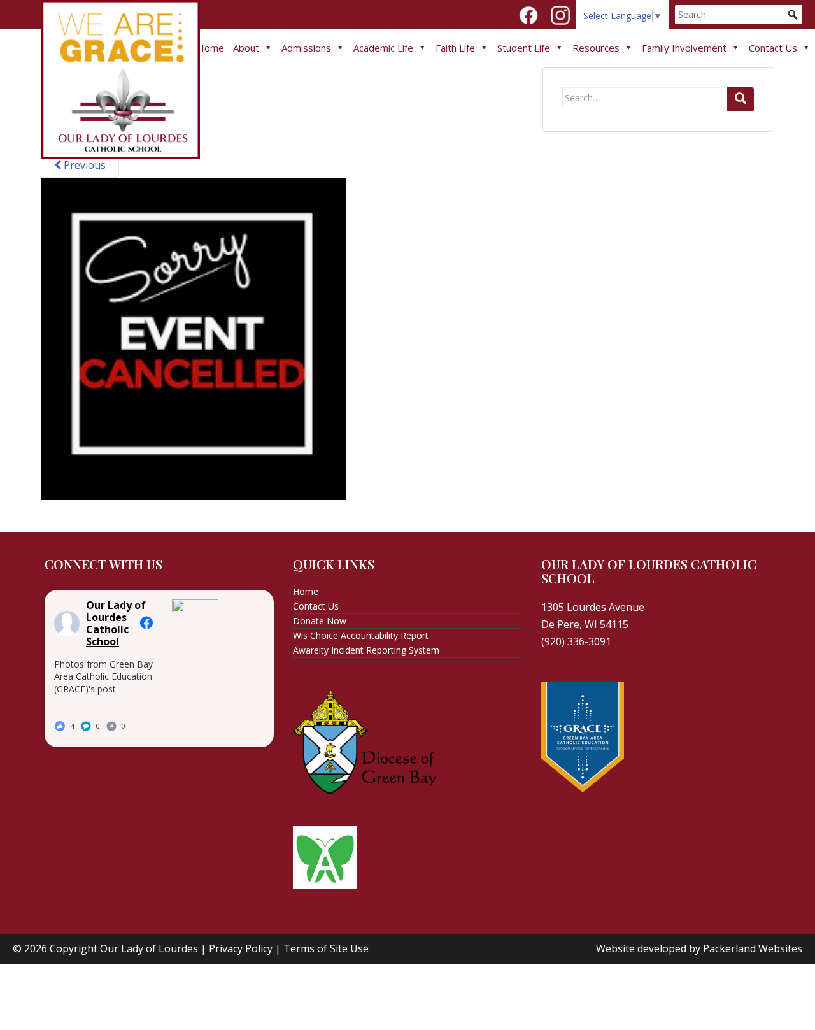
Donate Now (319, 621)
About (246, 47)
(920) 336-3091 (576, 641)
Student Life (523, 47)
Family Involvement (684, 47)
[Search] (740, 99)
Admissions (306, 47)
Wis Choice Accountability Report (361, 635)
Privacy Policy (241, 948)
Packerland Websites (752, 948)
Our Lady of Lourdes (149, 948)
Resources (596, 47)
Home (210, 47)
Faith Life (455, 47)
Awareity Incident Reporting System (366, 650)
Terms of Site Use (326, 948)
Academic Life (383, 47)
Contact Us (773, 47)
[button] (792, 14)
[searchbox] (738, 14)
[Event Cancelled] (193, 337)
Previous (83, 165)
